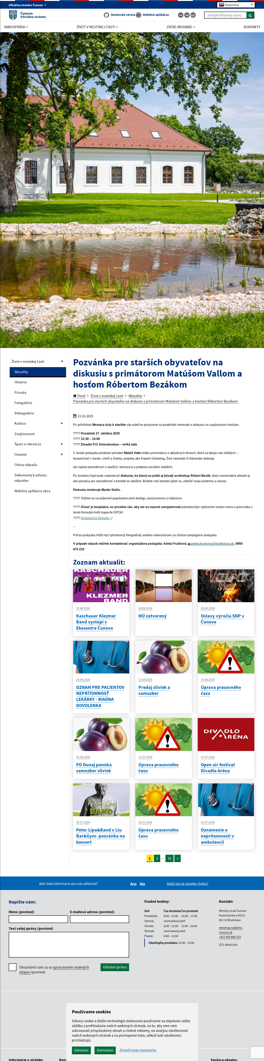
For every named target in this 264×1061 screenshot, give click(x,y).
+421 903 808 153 (230, 937)
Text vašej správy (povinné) (31, 928)
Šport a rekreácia (27, 444)
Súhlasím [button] (81, 1050)
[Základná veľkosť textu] (187, 15)
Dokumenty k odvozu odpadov (30, 478)
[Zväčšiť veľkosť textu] (193, 15)
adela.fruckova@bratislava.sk (212, 543)
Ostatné (20, 454)
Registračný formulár (95, 518)
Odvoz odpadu (25, 464)
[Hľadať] (250, 15)
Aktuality (21, 371)
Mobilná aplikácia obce (32, 491)
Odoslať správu (115, 967)
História (20, 382)
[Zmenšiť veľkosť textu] (180, 15)
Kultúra (20, 423)
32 (169, 858)
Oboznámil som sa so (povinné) (54, 969)
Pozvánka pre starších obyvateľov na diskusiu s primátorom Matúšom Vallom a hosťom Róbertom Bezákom (155, 401)
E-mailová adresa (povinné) (92, 911)
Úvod (81, 395)
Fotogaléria (23, 402)
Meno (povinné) (21, 911)
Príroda (20, 392)
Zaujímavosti (24, 433)
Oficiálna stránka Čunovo (26, 5)
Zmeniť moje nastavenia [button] (137, 1050)
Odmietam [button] (105, 1050)
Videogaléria (24, 413)
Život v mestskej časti (28, 361)
